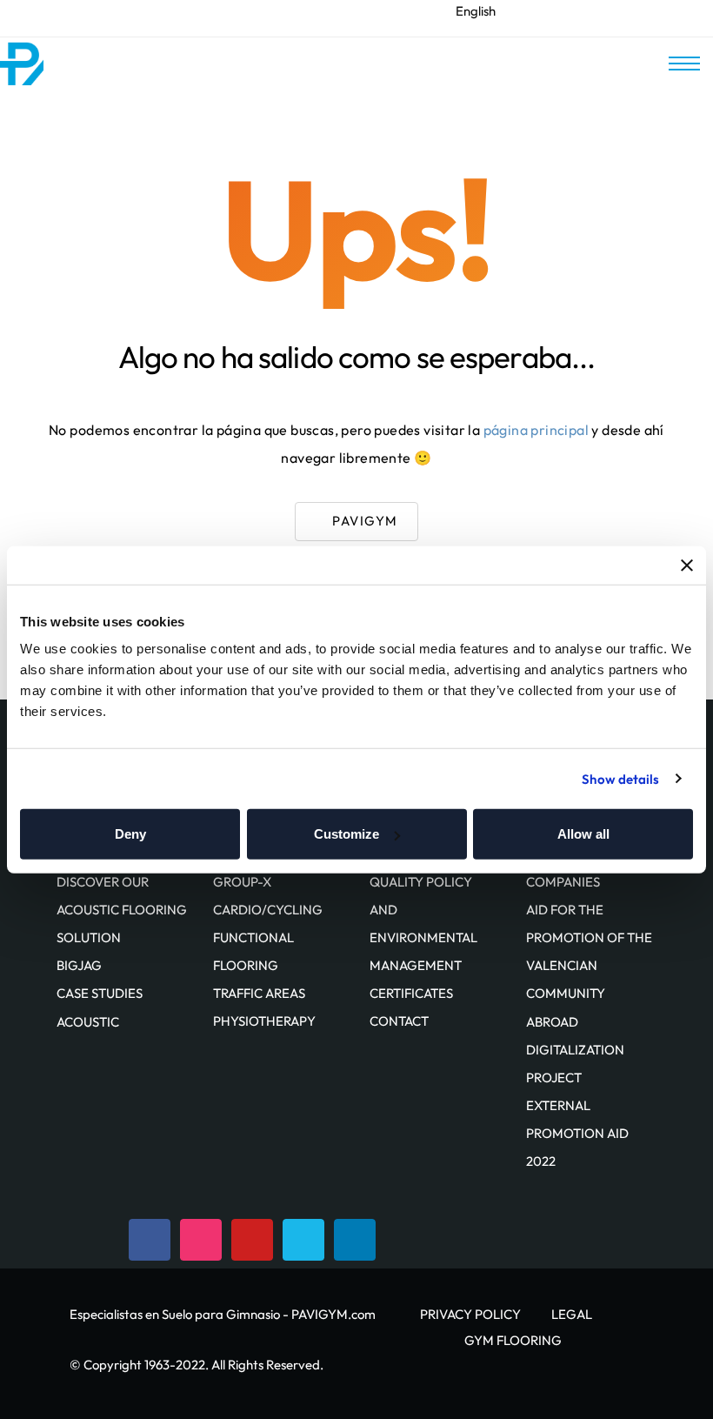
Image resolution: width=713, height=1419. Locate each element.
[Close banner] (687, 565)
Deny (130, 834)
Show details (620, 778)
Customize (346, 834)
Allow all (583, 834)
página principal (536, 429)
